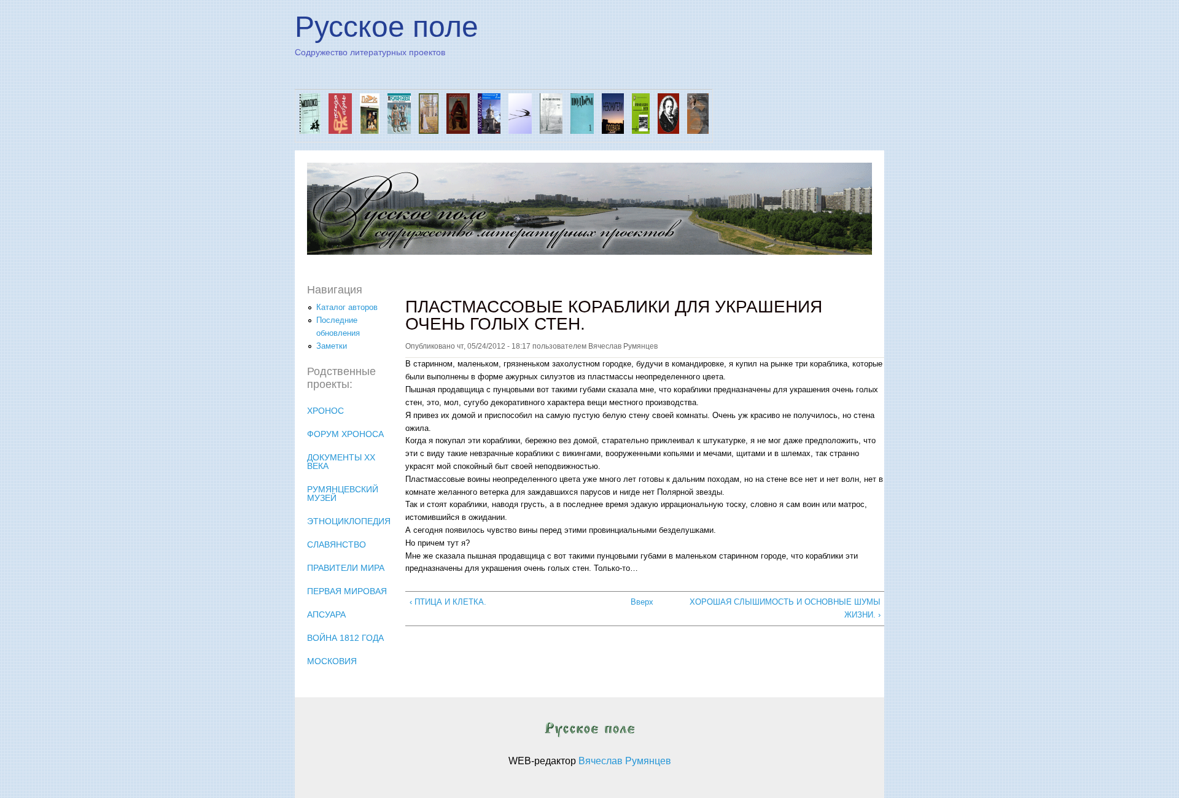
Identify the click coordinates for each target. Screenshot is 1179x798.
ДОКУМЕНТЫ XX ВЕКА (341, 461)
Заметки (331, 346)
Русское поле (386, 26)
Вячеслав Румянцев (624, 761)
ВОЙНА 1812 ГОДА (345, 638)
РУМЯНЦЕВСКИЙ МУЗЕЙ (342, 493)
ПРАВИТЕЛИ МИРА (345, 568)
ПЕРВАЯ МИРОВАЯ (347, 591)
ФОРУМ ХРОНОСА (345, 434)
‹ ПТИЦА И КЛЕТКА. (448, 601)
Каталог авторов (347, 307)
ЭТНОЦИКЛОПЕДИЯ (349, 521)
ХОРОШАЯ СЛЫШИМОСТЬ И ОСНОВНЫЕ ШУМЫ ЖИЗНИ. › (785, 608)
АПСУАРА (326, 614)
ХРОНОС (325, 411)
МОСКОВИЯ (332, 661)
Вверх (640, 601)
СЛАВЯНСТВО (336, 544)
